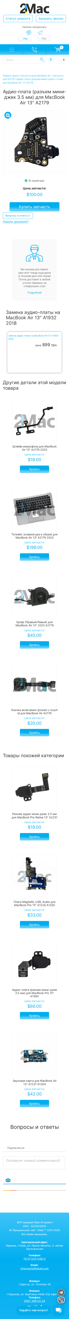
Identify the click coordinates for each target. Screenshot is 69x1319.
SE (42, 60)
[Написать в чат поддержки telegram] (61, 1293)
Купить (34, 469)
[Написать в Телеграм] (40, 32)
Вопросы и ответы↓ (17, 215)
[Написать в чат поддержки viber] (61, 1300)
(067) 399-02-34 (34, 1300)
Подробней (34, 292)
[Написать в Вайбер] (28, 32)
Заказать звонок (50, 18)
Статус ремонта (18, 18)
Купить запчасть (34, 206)
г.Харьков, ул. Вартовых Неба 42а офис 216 (34, 1292)
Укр (25, 38)
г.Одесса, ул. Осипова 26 (34, 1283)
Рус (44, 38)
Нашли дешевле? (16, 222)
